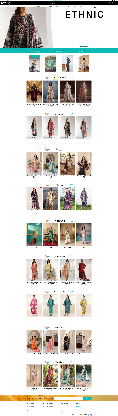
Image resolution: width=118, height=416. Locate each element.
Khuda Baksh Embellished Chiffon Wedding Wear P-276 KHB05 (67, 105)
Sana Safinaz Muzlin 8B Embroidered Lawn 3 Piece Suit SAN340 (83, 283)
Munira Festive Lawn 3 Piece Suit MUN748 (67, 353)
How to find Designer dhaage (48, 406)
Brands (38, 6)
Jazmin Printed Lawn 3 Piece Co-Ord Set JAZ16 (84, 211)
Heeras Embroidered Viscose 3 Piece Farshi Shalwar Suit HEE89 (34, 247)
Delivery (61, 409)
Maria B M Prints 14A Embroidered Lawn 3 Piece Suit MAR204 (67, 389)
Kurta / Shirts (57, 6)
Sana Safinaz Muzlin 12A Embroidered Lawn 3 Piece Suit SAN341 (67, 283)
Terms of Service (29, 409)
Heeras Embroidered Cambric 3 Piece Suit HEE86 (84, 247)
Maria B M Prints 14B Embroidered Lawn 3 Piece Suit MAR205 (51, 389)
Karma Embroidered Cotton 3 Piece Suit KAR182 (67, 176)
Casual (50, 6)
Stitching (61, 412)
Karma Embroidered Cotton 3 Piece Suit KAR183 (34, 176)
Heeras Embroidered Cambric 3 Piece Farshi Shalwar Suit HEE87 (67, 247)
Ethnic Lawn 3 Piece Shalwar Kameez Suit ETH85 (51, 140)
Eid (63, 6)
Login (61, 406)
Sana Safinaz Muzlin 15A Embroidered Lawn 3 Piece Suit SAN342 (50, 283)
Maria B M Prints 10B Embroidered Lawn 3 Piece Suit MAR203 (84, 389)
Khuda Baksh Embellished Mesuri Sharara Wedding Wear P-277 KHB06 (84, 105)
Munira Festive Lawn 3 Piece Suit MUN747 (84, 353)
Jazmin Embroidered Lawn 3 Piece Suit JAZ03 (34, 211)
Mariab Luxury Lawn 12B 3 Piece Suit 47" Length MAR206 (34, 389)
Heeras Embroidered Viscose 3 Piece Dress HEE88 (51, 247)
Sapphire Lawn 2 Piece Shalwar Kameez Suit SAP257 (67, 318)
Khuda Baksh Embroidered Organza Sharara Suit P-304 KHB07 (50, 105)
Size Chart (61, 410)
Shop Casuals (83, 46)
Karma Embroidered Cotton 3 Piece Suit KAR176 (84, 176)
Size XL (68, 6)
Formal (45, 6)
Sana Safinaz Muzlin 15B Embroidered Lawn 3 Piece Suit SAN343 (34, 283)
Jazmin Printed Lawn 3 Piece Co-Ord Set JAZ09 (51, 211)
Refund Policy (29, 410)
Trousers (74, 6)
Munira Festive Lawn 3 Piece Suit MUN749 (51, 353)
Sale (80, 6)
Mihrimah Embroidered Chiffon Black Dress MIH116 (34, 105)
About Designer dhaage (30, 406)
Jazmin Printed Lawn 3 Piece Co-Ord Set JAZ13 (67, 211)
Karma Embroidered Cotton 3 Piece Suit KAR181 (50, 176)
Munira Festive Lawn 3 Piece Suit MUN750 (34, 353)
